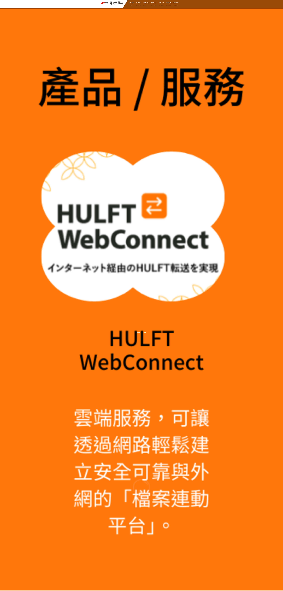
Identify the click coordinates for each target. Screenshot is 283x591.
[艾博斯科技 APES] (112, 3)
